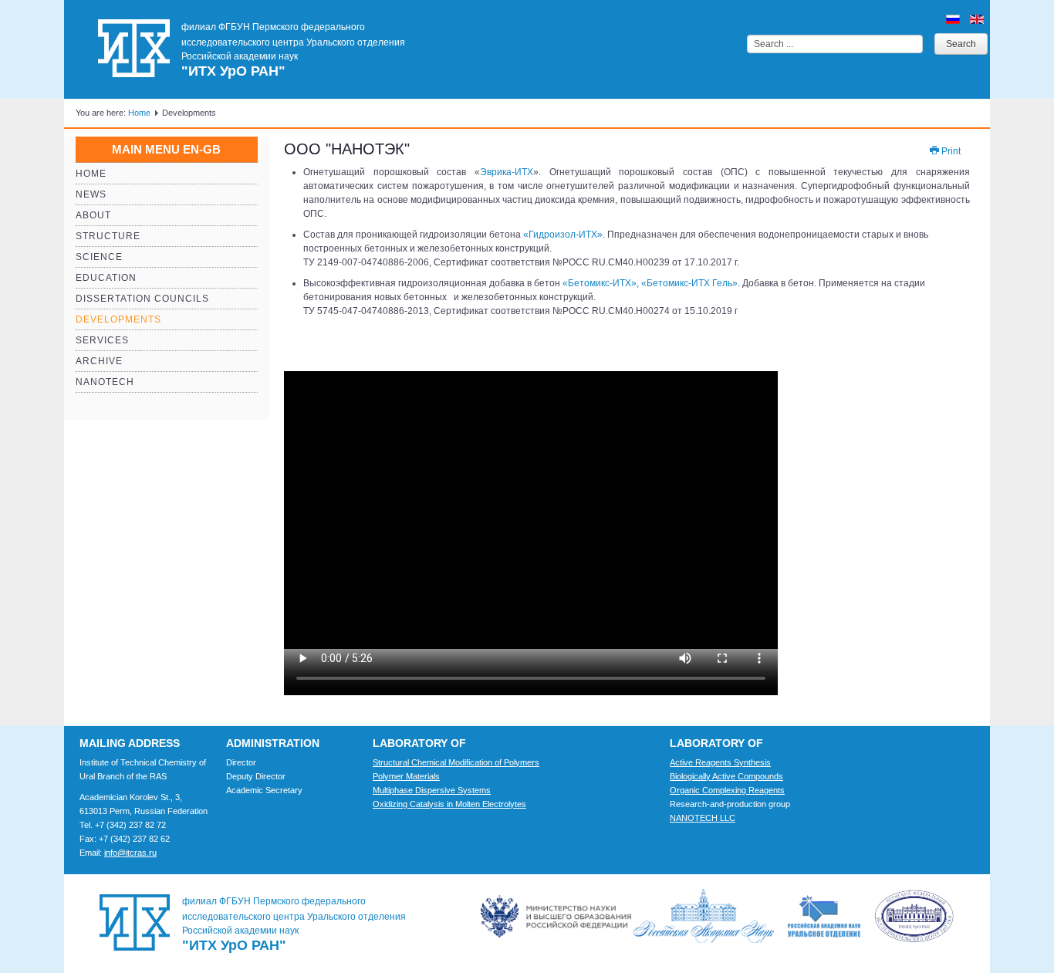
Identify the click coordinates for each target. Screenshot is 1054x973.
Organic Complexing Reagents (727, 790)
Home (139, 112)
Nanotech (105, 382)
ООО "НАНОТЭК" (347, 148)
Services (102, 340)
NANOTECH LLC (702, 818)
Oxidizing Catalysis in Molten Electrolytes (449, 804)
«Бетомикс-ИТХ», (601, 283)
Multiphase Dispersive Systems (432, 790)
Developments (118, 319)
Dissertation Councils (142, 298)
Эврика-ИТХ (506, 172)
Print (950, 151)
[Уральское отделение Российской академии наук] (871, 915)
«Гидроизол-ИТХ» (563, 234)
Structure (108, 236)
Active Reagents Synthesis (720, 762)
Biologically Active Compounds (726, 776)
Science (99, 257)
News (91, 194)
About (93, 215)
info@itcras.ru (130, 852)
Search (961, 44)
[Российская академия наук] (709, 915)
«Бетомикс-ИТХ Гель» (689, 283)
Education (106, 277)
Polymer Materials (406, 776)
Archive (99, 361)
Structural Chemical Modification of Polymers (456, 762)
